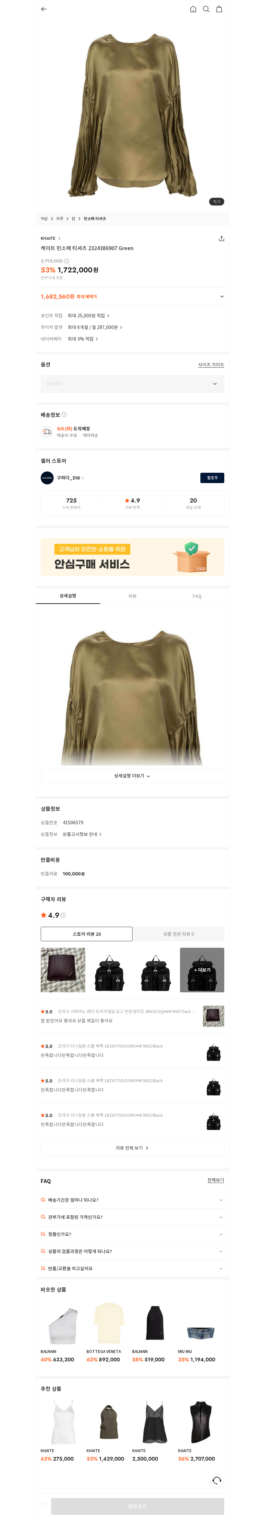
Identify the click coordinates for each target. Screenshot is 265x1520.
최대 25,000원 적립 (86, 316)
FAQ (197, 596)
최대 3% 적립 (81, 339)
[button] (132, 297)
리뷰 (132, 596)
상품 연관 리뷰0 (178, 934)
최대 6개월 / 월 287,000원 (93, 327)
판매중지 (137, 1506)
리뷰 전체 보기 (129, 1148)
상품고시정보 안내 (80, 834)
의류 (59, 218)
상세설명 (67, 596)
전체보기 (215, 1180)
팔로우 (212, 477)
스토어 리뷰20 (87, 934)
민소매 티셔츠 (95, 218)
